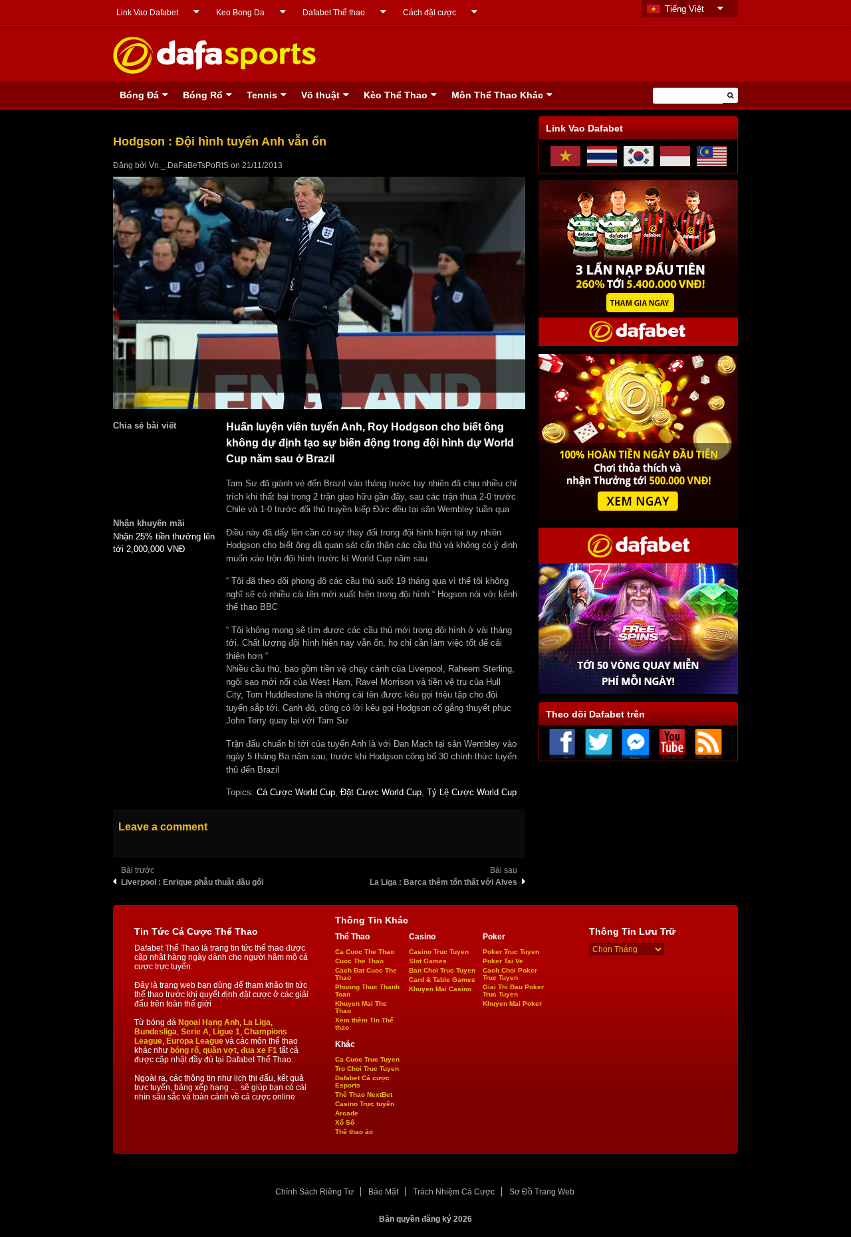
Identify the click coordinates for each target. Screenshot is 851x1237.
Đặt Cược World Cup (381, 792)
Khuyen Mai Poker (512, 1003)
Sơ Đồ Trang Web (541, 1191)
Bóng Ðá (139, 95)
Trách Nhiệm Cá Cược (454, 1191)
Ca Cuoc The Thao (364, 951)
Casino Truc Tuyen (439, 951)
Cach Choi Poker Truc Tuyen (510, 974)
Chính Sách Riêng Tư (314, 1191)
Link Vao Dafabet (147, 12)
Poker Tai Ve (503, 961)
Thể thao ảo (354, 1131)
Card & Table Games (442, 979)
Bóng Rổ (203, 95)
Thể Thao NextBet (363, 1094)
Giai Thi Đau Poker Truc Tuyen (513, 990)
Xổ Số (344, 1122)
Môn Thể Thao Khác (497, 95)
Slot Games (428, 961)
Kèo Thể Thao (395, 95)
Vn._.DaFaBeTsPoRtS (189, 165)
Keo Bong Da (240, 12)
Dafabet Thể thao (334, 12)
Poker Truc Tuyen (511, 951)
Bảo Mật (383, 1191)
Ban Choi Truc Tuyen (442, 970)
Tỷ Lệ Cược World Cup (472, 792)
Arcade (346, 1113)
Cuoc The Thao (359, 961)
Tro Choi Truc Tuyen (367, 1068)
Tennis (262, 95)
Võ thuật (320, 95)
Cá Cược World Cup (296, 792)
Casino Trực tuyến (364, 1103)
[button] (730, 95)
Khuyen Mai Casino (440, 989)
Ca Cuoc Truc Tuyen (367, 1059)
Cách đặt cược (429, 12)
